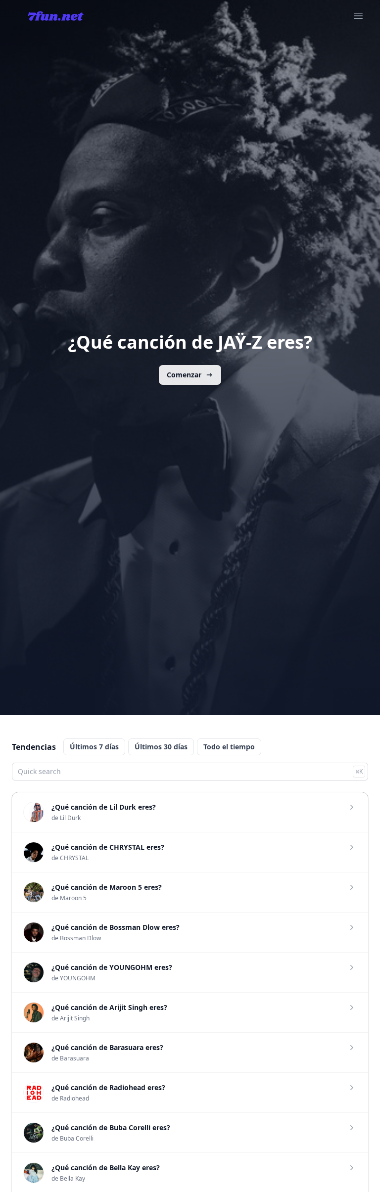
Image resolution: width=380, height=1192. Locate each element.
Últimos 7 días (94, 746)
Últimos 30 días (161, 746)
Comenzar (184, 374)
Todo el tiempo (229, 746)
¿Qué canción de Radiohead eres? (108, 1087)
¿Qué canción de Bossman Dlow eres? (115, 927)
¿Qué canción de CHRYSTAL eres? (107, 847)
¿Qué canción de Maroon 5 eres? (106, 887)
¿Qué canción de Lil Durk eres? (103, 807)
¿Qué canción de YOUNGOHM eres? (111, 967)
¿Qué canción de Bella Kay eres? (105, 1167)
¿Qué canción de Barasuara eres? (107, 1047)
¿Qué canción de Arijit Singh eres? (109, 1007)
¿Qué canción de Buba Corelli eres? (110, 1127)
